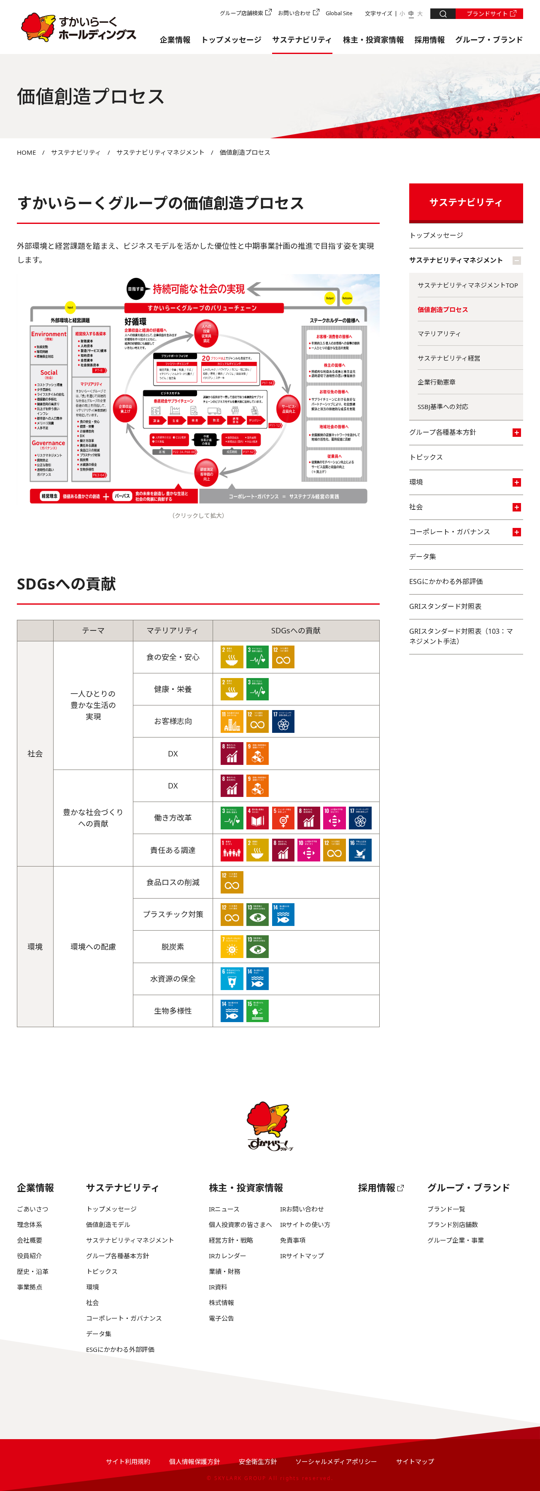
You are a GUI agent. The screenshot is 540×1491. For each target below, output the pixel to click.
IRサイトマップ (302, 1255)
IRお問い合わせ (302, 1209)
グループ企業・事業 (455, 1240)
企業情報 (175, 40)
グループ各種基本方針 (442, 432)
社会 (416, 506)
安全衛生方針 (258, 1461)
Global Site (339, 13)
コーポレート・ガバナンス (449, 531)
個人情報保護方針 (194, 1461)
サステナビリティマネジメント (160, 152)
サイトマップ (415, 1461)
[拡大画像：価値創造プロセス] (198, 502)
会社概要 (29, 1240)
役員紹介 (29, 1255)
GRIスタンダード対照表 (445, 606)
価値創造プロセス (443, 309)
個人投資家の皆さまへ (240, 1224)
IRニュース (224, 1209)
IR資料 (218, 1287)
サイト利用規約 (128, 1461)
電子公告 (221, 1318)
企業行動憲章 (437, 382)
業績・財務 (224, 1271)
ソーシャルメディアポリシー (336, 1461)
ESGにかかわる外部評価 (446, 581)
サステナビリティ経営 (449, 358)
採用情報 (429, 40)
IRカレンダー (227, 1255)
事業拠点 (29, 1287)
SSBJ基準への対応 (443, 406)
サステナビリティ (302, 40)
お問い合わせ (294, 13)
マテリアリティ (440, 333)
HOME (26, 152)
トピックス (426, 457)
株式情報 (221, 1302)
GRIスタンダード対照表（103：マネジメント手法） (461, 636)
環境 (416, 482)
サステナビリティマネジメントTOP (468, 285)
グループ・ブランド (489, 40)
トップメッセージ (231, 40)
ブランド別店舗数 (452, 1224)
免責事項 (292, 1240)
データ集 (422, 556)
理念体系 (29, 1224)
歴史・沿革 (33, 1271)
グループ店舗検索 (241, 13)
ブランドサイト (487, 14)
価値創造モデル (108, 1224)
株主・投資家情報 (373, 40)
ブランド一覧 (446, 1209)
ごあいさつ (33, 1209)
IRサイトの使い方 (305, 1224)
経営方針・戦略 (231, 1240)
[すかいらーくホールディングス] (79, 27)
